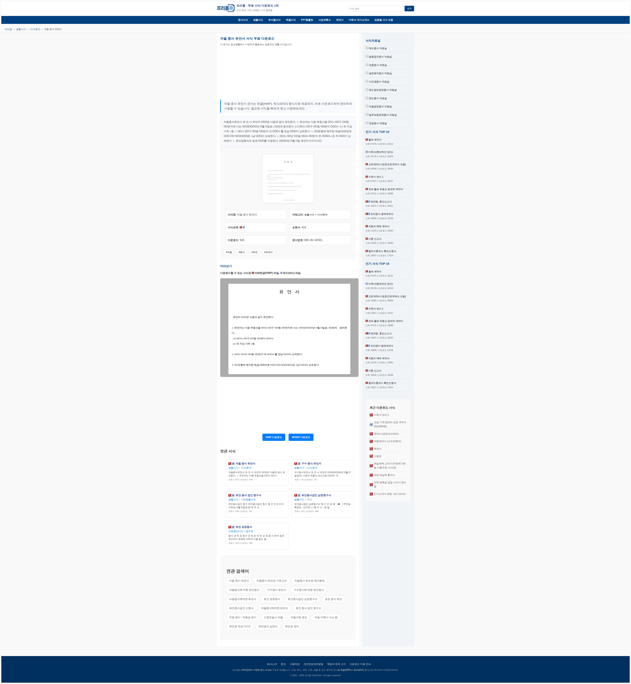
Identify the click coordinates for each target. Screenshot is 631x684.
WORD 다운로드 (301, 437)
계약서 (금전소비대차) (386, 433)
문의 (283, 664)
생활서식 (21, 29)
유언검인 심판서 (268, 626)
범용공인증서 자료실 (380, 56)
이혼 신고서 (374, 238)
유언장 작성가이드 (240, 626)
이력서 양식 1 (375, 176)
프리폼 (8, 29)
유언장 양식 (292, 626)
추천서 (377, 448)
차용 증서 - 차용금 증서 (242, 617)
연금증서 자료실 (377, 123)
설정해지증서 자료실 (380, 73)
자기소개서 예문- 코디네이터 (390, 493)
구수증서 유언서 (276, 589)
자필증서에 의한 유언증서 (244, 589)
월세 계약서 (374, 139)
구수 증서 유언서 (311, 463)
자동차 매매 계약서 (378, 226)
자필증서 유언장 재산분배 (309, 580)
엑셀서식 (291, 19)
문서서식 (243, 19)
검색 (409, 8)
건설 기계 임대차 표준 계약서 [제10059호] (390, 424)
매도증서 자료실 (377, 48)
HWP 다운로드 (274, 437)
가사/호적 (35, 29)
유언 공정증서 (244, 527)
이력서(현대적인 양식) (380, 152)
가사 (309, 499)
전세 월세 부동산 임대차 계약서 (385, 189)
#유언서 (268, 252)
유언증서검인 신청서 (241, 608)
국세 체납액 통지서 (384, 475)
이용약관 (295, 664)
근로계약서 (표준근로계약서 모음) (387, 164)
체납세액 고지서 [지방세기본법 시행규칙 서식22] (390, 465)
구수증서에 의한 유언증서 (309, 589)
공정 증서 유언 (333, 599)
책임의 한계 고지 (336, 664)
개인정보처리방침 (313, 664)
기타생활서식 (248, 499)
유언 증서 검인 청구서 (248, 495)
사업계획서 (324, 19)
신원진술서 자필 (273, 617)
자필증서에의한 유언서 (274, 608)
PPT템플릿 (307, 19)
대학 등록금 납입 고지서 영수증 (390, 484)
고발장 (377, 456)
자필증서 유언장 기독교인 (272, 580)
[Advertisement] (253, 72)
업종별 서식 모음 (383, 19)
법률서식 (299, 499)
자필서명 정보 (299, 617)
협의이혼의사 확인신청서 (382, 251)
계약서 (339, 19)
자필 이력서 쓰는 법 (326, 617)
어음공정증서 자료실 (380, 106)
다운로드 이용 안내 (360, 664)
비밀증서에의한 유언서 (242, 599)
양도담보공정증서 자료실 (382, 89)
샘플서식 (258, 19)
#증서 (242, 252)
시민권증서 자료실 (378, 81)
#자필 (229, 252)
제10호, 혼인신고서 (381, 201)
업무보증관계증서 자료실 (382, 114)
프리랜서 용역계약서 (382, 214)
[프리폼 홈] (226, 8)
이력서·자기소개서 (359, 19)
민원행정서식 (235, 531)
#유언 (254, 252)
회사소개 (272, 664)
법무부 (249, 531)
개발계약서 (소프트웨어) (387, 441)
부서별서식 (274, 19)
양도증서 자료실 (377, 98)
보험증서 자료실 (377, 65)
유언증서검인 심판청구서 (316, 495)
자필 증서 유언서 (245, 463)
